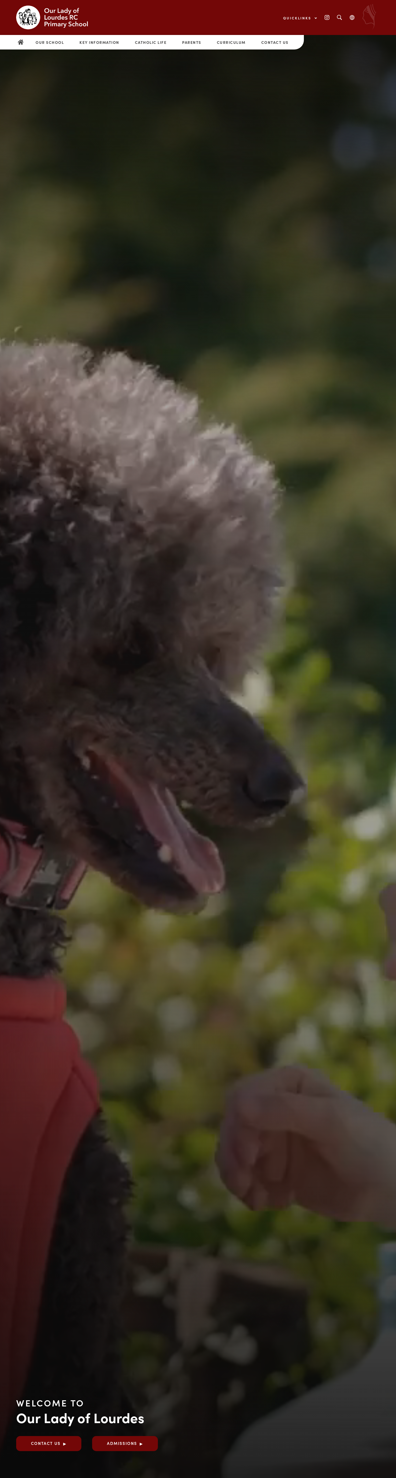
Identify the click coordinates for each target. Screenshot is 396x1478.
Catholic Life (151, 42)
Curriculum (231, 42)
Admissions (122, 1443)
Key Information (99, 42)
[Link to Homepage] (56, 17)
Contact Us (275, 42)
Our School (50, 42)
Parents (191, 42)
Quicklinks (298, 17)
